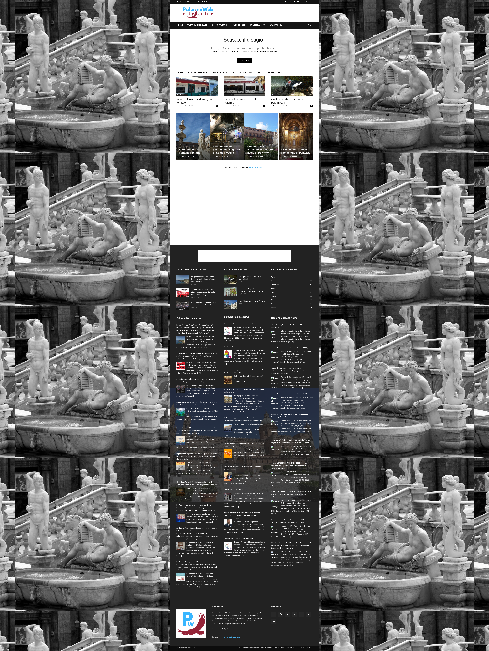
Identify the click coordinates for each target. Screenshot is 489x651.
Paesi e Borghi (239, 25)
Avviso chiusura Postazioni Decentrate (238, 538)
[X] (306, 2)
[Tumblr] (302, 2)
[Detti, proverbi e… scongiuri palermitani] (292, 86)
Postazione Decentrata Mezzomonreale (239, 324)
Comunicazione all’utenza (233, 490)
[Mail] (298, 2)
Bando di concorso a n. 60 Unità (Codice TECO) (289, 350)
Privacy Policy (275, 25)
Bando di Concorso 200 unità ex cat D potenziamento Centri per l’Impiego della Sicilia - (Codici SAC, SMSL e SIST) (290, 327)
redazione (180, 105)
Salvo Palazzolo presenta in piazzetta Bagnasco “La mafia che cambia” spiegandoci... (203, 292)
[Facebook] (285, 2)
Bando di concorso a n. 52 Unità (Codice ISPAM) (289, 551)
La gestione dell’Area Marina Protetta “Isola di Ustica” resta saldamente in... (203, 279)
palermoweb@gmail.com (231, 637)
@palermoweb (256, 167)
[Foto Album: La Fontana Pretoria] (230, 304)
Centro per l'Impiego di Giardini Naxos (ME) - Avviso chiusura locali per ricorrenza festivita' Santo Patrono (291, 450)
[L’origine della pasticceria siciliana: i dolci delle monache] (230, 291)
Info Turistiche (181, 94)
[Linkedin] (294, 2)
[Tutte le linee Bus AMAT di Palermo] (244, 86)
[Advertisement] (266, 13)
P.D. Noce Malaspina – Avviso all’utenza (239, 347)
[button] (309, 25)
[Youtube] (311, 2)
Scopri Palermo (219, 25)
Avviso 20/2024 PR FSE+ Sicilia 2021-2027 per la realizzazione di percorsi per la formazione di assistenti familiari (290, 422)
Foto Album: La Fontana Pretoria (252, 301)
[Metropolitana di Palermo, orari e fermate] (197, 86)
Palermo (274, 94)
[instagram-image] (188, 189)
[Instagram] (289, 2)
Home (180, 25)
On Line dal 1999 (257, 25)
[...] (209, 347)
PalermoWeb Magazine (198, 25)
